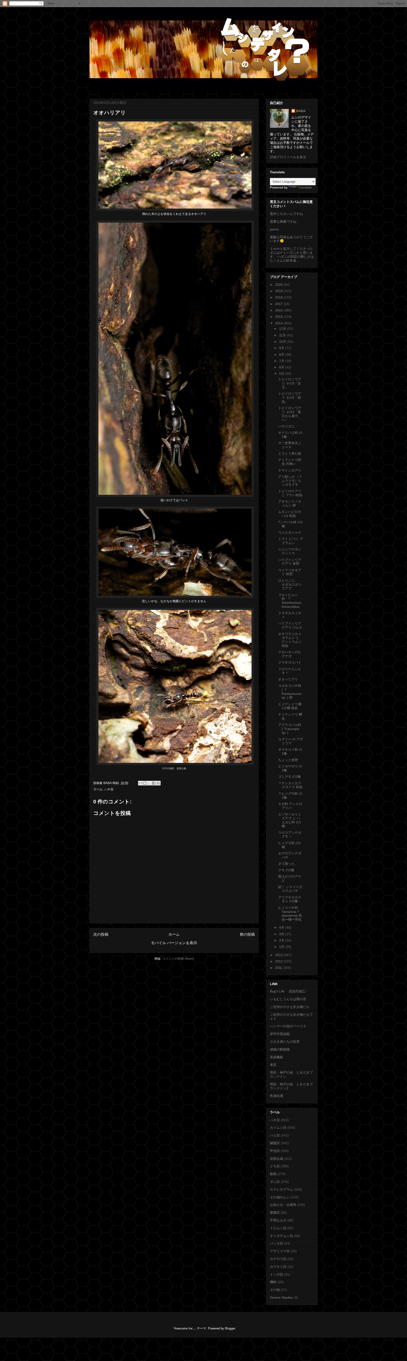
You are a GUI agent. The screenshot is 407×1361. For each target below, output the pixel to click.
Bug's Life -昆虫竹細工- (288, 991)
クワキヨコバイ (289, 662)
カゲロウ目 (278, 1259)
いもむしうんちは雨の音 (288, 999)
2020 (279, 284)
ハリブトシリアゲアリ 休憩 (289, 562)
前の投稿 (247, 934)
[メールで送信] (140, 783)
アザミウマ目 (280, 1251)
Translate (305, 187)
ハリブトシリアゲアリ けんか (290, 625)
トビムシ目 (278, 1228)
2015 (279, 316)
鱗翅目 (275, 1143)
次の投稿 (100, 934)
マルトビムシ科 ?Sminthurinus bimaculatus (289, 600)
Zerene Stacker (281, 1297)
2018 (279, 297)
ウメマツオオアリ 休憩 (289, 572)
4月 (282, 927)
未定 (273, 1065)
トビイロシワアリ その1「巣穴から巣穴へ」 (289, 414)
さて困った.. (287, 864)
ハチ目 (109, 789)
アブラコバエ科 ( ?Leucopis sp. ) (289, 729)
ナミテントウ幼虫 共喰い (289, 462)
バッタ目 (276, 1243)
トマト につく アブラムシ (290, 541)
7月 (282, 361)
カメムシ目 (278, 1127)
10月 (283, 341)
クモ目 (275, 1166)
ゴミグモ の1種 (289, 776)
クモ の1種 (286, 870)
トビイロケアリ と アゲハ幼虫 (290, 493)
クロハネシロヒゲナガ (289, 654)
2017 (279, 304)
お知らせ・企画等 (283, 1205)
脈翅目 (275, 1212)
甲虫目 (275, 1151)
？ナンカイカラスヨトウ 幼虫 (290, 785)
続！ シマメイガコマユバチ (290, 889)
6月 (282, 367)
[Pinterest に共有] (158, 783)
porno (274, 229)
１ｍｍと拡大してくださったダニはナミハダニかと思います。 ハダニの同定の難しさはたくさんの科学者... (292, 254)
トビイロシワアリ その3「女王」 (289, 383)
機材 (273, 1282)
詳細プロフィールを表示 (288, 157)
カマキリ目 (278, 1266)
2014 (279, 323)
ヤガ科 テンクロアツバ (290, 806)
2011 (279, 968)
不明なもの (278, 1220)
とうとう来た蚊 (289, 453)
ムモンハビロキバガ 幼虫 (289, 514)
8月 (282, 354)
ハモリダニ (286, 426)
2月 (282, 940)
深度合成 (276, 1158)
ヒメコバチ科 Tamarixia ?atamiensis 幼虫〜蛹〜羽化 (290, 913)
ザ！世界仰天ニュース (289, 445)
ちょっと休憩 (288, 760)
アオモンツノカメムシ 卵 (289, 503)
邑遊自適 (276, 1096)
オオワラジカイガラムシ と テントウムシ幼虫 (289, 640)
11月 (283, 335)
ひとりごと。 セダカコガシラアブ (289, 584)
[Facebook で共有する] (153, 783)
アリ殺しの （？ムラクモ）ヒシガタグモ (290, 481)
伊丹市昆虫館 (280, 1034)
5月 (282, 373)
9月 (282, 348)
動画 (273, 1174)
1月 (282, 947)
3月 (282, 934)
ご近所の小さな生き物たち (289, 1007)
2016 (279, 310)
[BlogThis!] (144, 783)
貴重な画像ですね (283, 221)
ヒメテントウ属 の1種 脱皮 (289, 706)
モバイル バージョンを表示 (174, 943)
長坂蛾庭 (276, 1057)
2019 (279, 291)
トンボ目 (276, 1274)
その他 (275, 1290)
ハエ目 (275, 1135)
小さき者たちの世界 (285, 1041)
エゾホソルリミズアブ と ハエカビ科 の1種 (289, 820)
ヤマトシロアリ (289, 470)
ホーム (174, 934)
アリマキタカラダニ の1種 (289, 899)
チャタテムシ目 (281, 1236)
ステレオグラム (281, 1189)
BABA (300, 111)
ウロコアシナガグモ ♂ (289, 834)
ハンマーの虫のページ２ (288, 1026)
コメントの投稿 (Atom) (178, 958)
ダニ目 (275, 1182)
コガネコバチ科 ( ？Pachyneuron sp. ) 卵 (289, 691)
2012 (279, 961)
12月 (283, 328)
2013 (279, 955)
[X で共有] (149, 783)
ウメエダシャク (289, 532)
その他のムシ (280, 1197)
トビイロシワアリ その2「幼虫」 (289, 397)
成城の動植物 (280, 1049)
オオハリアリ (288, 679)
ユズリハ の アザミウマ (290, 741)
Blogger (230, 1328)
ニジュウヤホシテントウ (289, 551)
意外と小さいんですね (286, 214)
